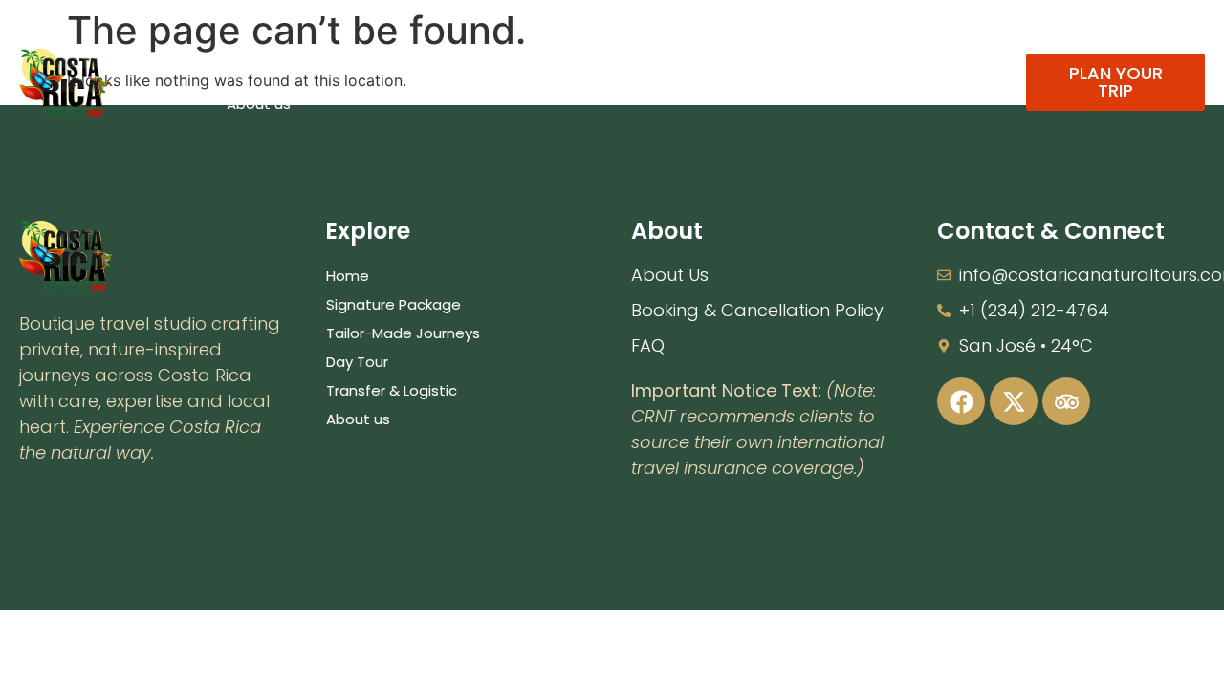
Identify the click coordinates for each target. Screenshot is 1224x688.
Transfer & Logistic (839, 60)
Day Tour (704, 60)
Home (248, 60)
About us (259, 104)
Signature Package (375, 60)
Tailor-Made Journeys (558, 60)
